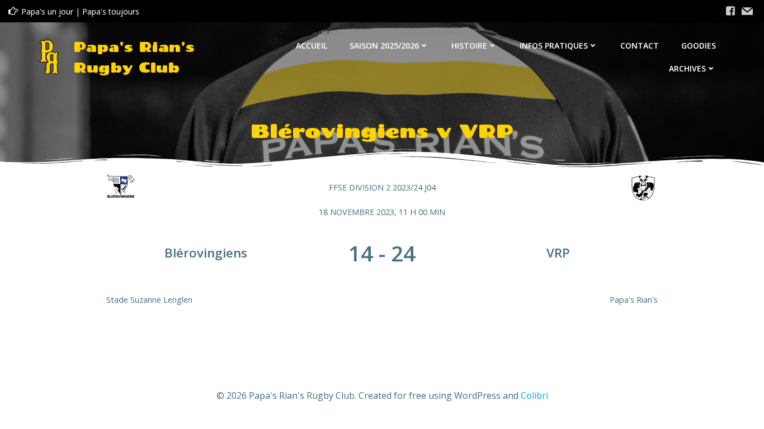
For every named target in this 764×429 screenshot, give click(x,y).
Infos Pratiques (554, 45)
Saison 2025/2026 (384, 45)
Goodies (698, 45)
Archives (687, 68)
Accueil (311, 45)
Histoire (469, 45)
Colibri (534, 395)
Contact (639, 45)
